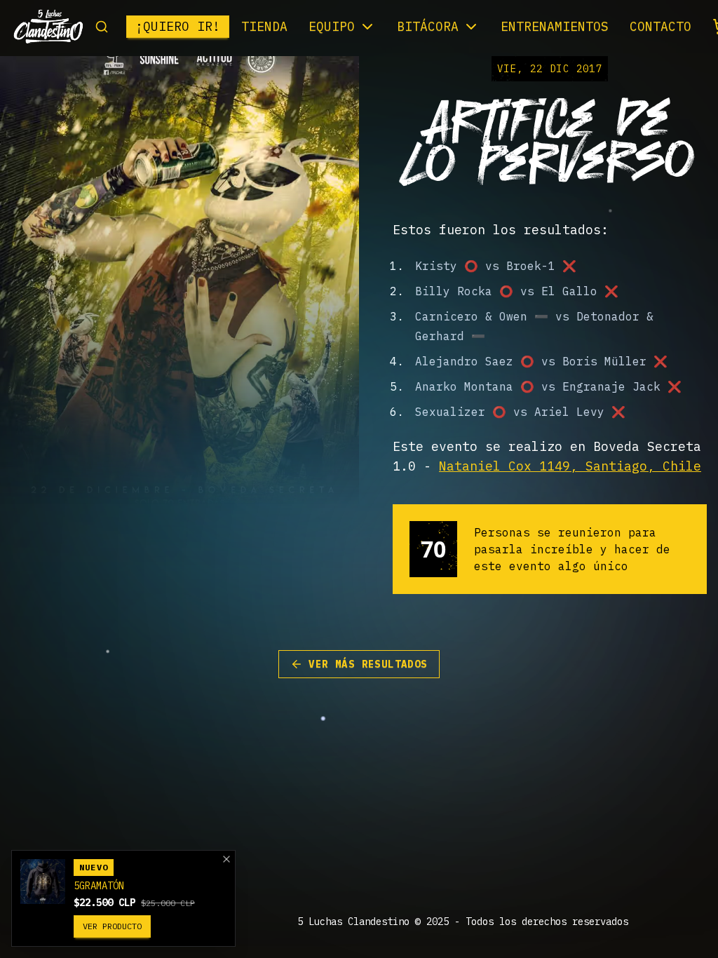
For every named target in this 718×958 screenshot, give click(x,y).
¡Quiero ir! (177, 26)
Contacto (660, 26)
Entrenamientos (555, 26)
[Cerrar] (226, 859)
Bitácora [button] (428, 26)
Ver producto (112, 926)
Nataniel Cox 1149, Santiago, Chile (570, 466)
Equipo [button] (332, 26)
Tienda (264, 26)
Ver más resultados (368, 664)
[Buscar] (102, 26)
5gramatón (99, 885)
